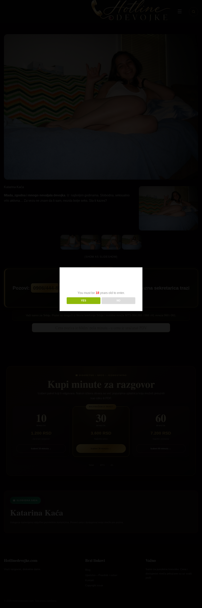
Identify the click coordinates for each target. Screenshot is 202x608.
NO (118, 300)
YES (83, 300)
